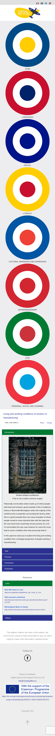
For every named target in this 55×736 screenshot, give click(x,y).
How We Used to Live (14, 590)
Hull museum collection (15, 597)
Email (49, 423)
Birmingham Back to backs (16, 607)
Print (42, 423)
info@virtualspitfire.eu (27, 681)
